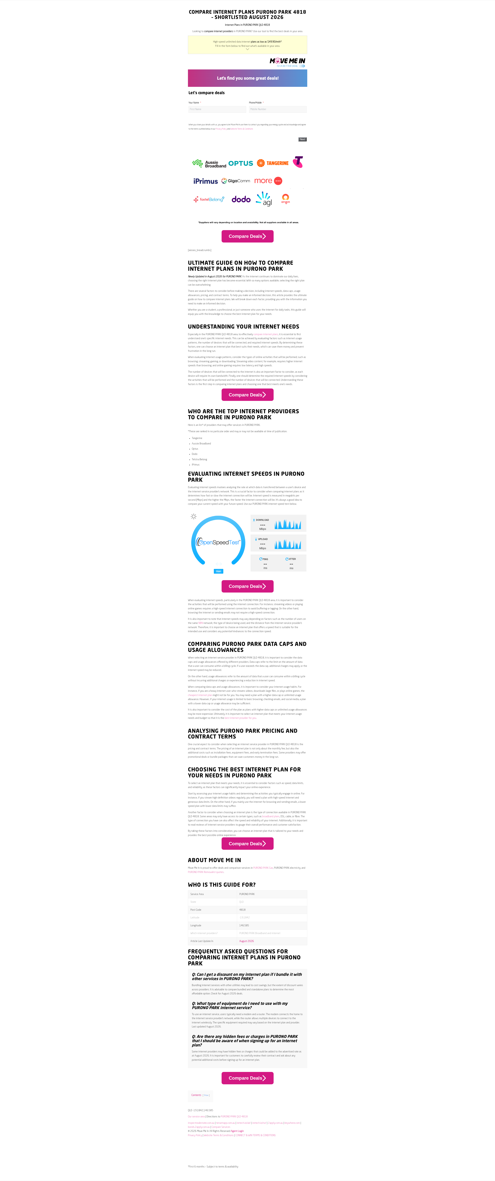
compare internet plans (265, 334)
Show (206, 1095)
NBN (200, 623)
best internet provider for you (240, 718)
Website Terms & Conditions (241, 129)
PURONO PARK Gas (263, 868)
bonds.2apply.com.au (199, 1127)
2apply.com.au (275, 1123)
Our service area (196, 1116)
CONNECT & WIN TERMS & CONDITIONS (255, 1135)
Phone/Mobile (255, 103)
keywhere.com (292, 1123)
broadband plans (271, 816)
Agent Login (237, 1131)
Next (302, 139)
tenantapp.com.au (225, 1123)
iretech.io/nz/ (259, 1123)
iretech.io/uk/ (244, 1123)
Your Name (194, 103)
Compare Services (221, 1127)
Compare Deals (245, 236)
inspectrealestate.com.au (201, 1123)
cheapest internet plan (200, 695)
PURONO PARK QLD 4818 (234, 1116)
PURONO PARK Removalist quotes (206, 872)
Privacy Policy (221, 129)
